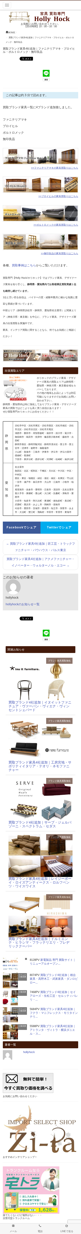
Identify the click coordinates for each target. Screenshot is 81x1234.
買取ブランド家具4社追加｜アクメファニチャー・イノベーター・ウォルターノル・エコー (41, 562)
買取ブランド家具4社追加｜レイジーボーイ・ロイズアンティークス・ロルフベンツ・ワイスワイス (39, 882)
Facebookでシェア (22, 527)
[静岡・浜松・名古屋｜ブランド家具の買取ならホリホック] (40, 17)
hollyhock (29, 1052)
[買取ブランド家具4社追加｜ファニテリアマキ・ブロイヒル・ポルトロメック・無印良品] (40, 679)
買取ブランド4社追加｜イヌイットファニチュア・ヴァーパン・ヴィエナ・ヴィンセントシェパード (39, 706)
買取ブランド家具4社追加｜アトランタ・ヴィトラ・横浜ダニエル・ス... (53, 1029)
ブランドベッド (19, 975)
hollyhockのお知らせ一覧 (23, 604)
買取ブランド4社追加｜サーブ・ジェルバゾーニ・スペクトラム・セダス (39, 824)
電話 (40, 1231)
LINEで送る (66, 1231)
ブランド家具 (55, 660)
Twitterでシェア (59, 527)
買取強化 (66, 660)
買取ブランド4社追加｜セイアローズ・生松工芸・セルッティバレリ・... (54, 995)
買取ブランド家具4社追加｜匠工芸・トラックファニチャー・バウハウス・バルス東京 (40, 547)
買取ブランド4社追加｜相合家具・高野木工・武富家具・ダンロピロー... (54, 978)
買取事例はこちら (24, 265)
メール (13, 1231)
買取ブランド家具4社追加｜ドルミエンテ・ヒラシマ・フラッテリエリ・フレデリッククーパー (39, 942)
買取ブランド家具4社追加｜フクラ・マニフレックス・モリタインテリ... (54, 1012)
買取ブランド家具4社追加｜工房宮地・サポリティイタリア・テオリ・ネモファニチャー (39, 766)
